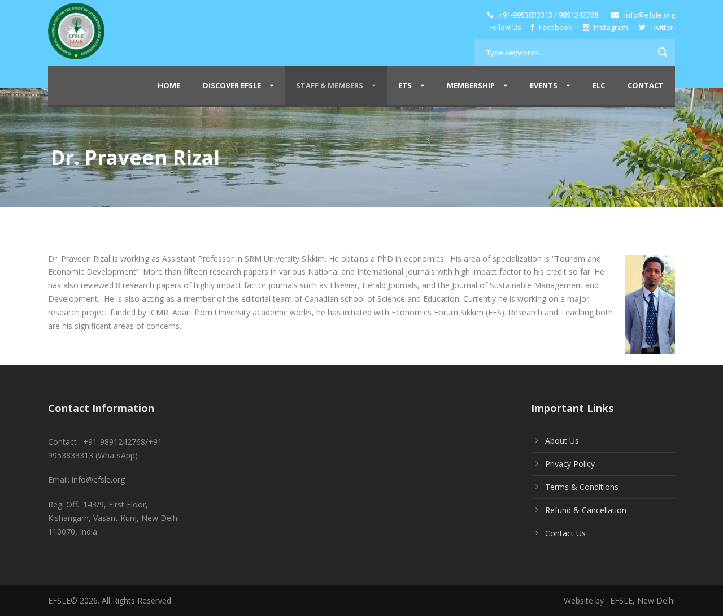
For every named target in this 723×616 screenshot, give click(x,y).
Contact (646, 85)
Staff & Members (329, 85)
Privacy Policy (570, 463)
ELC (599, 85)
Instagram (611, 27)
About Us (562, 440)
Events (544, 85)
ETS (405, 85)
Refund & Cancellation (585, 510)
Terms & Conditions (582, 486)
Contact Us (565, 533)
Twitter (660, 27)
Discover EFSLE (232, 85)
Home (169, 85)
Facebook (555, 27)
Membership (471, 85)
